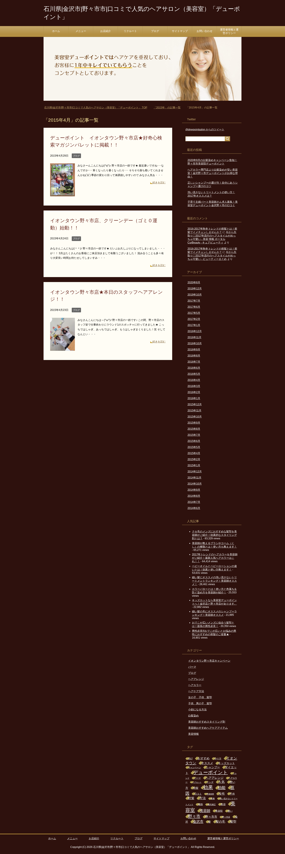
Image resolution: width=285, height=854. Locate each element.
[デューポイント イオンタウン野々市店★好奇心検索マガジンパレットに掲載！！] (62, 194)
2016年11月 (194, 337)
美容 (223, 804)
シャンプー (213, 767)
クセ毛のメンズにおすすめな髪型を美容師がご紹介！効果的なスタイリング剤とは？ (214, 535)
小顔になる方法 (197, 709)
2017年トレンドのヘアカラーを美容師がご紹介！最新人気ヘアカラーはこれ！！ (215, 558)
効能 (221, 787)
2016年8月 (194, 355)
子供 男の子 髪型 (200, 703)
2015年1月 (194, 465)
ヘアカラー (194, 685)
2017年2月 (194, 319)
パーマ (192, 666)
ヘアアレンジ (196, 679)
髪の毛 (220, 821)
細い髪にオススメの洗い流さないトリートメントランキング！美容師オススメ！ (214, 581)
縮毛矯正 (212, 804)
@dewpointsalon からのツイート (204, 129)
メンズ (209, 782)
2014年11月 (194, 477)
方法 (202, 798)
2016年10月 (195, 343)
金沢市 (198, 822)
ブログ (155, 31)
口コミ (198, 794)
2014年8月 (194, 495)
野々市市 (211, 816)
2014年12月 (195, 471)
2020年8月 (194, 282)
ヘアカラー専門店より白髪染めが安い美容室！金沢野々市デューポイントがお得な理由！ (213, 173)
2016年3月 (194, 386)
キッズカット (226, 763)
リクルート (130, 31)
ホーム (56, 31)
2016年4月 (194, 380)
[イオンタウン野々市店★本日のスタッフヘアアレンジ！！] (62, 348)
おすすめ (203, 758)
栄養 (213, 798)
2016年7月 (194, 361)
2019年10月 (195, 294)
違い (230, 811)
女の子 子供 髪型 (200, 697)
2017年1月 (194, 325)
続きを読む (159, 182)
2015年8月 (194, 428)
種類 (200, 804)
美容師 (205, 811)
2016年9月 (194, 349)
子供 (232, 793)
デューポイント (210, 772)
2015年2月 (194, 459)
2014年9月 (194, 489)
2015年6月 (194, 441)
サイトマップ (180, 31)
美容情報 (193, 734)
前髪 (195, 787)
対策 (191, 798)
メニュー (81, 31)
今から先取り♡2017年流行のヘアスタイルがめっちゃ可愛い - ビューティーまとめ (212, 255)
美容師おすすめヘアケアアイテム (208, 727)
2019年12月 (195, 288)
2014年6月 (194, 508)
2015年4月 (194, 453)
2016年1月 (194, 398)
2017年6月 (194, 306)
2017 (190, 758)
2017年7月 (194, 300)
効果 (208, 787)
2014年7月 (194, 502)
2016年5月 (194, 374)
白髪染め (193, 715)
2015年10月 (195, 416)
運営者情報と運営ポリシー (229, 31)
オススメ (207, 763)
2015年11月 (194, 410)
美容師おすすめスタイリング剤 (206, 721)
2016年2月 (194, 392)
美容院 (219, 810)
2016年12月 (195, 331)
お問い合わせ (204, 31)
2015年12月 (195, 404)
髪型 (233, 821)
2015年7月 (194, 435)
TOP (97, 107)
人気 (221, 782)
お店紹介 (105, 31)
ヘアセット (197, 782)
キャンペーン (194, 767)
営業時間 (210, 794)
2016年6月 (194, 367)
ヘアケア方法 (196, 691)
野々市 (194, 816)
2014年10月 (195, 483)
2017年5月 (194, 313)
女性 (222, 793)
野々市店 (226, 817)
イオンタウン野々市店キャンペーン (209, 660)
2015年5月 (194, 447)
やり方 (217, 758)
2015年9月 (194, 422)
